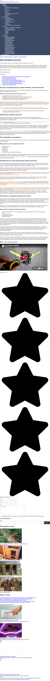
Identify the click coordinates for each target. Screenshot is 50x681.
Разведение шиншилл (10, 53)
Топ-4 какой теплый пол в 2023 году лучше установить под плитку (15, 602)
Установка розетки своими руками (7, 656)
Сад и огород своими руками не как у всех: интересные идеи (13, 543)
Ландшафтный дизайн (10, 29)
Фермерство (5, 35)
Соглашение (18, 679)
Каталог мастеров (25, 679)
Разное (6, 15)
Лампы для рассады (9, 28)
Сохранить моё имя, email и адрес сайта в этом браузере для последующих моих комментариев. (23, 516)
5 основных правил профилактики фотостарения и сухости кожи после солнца (17, 601)
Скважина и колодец (9, 19)
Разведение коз (8, 41)
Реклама (8, 679)
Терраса (7, 22)
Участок (4, 26)
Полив (6, 32)
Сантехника (8, 14)
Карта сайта (2, 679)
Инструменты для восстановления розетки (12, 80)
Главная (4, 4)
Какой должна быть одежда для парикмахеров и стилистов (13, 600)
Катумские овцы (3, 544)
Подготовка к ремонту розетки (9, 77)
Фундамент (7, 24)
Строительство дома (9, 21)
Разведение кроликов (10, 36)
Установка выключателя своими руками (9, 620)
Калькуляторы (6, 54)
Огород (7, 31)
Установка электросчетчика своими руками (9, 674)
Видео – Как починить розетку (9, 84)
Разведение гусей (9, 39)
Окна (6, 8)
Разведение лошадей (9, 45)
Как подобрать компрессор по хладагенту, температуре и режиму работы (16, 598)
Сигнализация (8, 18)
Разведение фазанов (9, 51)
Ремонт (4, 5)
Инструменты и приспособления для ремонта (13, 83)
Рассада (7, 33)
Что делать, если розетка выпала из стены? (12, 82)
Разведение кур (8, 44)
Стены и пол (8, 20)
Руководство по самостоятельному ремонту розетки (14, 81)
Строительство (6, 17)
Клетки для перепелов (5, 592)
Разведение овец (9, 46)
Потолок (7, 12)
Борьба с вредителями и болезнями (13, 27)
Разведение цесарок (9, 52)
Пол (6, 11)
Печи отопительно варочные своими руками (10, 560)
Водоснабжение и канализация (12, 7)
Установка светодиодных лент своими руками (10, 638)
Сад (6, 34)
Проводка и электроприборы (11, 13)
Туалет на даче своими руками (7, 576)
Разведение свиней (9, 48)
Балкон (6, 6)
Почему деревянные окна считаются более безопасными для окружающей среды (18, 597)
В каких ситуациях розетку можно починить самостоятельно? (16, 76)
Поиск (1, 520)
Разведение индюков (9, 40)
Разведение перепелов (10, 47)
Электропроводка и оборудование (12, 25)
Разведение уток (8, 49)
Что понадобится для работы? (9, 78)
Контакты (12, 679)
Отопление (7, 10)
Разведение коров (9, 42)
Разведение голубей (9, 38)
